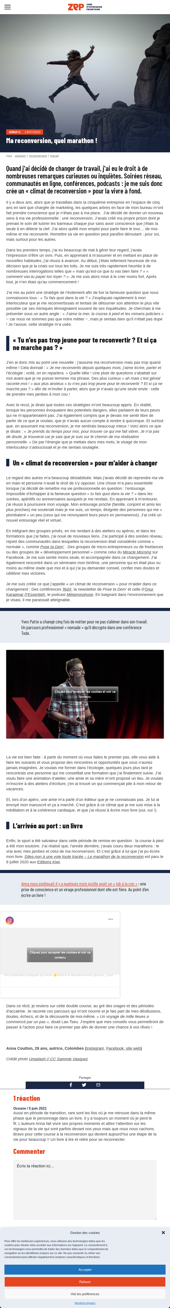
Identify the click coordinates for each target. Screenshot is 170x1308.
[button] (163, 1232)
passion (20, 155)
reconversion (38, 155)
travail (54, 155)
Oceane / (21, 1108)
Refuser (85, 1282)
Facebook (115, 1048)
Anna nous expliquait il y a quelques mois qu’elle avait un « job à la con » (79, 883)
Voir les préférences (85, 1294)
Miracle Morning (137, 552)
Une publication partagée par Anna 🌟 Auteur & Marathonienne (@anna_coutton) (61, 975)
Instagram (95, 1048)
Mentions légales (85, 1303)
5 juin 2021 (38, 1108)
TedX (66, 589)
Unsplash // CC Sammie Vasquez (58, 1059)
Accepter (85, 1270)
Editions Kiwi (48, 862)
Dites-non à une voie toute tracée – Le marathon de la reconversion (84, 856)
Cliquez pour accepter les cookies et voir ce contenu (85, 694)
